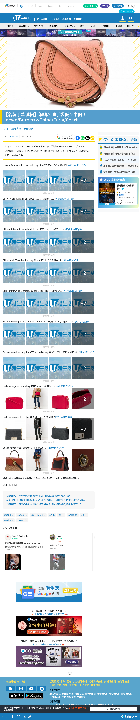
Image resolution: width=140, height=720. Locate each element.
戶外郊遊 (84, 685)
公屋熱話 (55, 19)
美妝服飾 (29, 128)
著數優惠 (9, 520)
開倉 (69, 681)
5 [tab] (74, 30)
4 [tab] (72, 30)
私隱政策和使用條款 (77, 707)
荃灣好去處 (123, 681)
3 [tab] (69, 30)
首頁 (5, 128)
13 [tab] (66, 36)
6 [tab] (77, 30)
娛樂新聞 (66, 19)
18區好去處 (132, 26)
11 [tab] (74, 33)
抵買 (84, 515)
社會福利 (95, 685)
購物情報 (16, 128)
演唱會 (10, 26)
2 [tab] (66, 30)
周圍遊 (118, 26)
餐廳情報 (73, 685)
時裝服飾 (73, 515)
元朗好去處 (110, 681)
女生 (62, 515)
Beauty (50, 6)
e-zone (71, 6)
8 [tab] (66, 33)
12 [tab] (77, 33)
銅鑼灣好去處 (96, 681)
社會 (65, 685)
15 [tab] (72, 36)
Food (40, 6)
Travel (30, 6)
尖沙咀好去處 (80, 681)
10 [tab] (72, 33)
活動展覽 (54, 681)
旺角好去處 (55, 685)
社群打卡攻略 (92, 6)
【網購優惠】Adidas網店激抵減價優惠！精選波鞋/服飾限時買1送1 (37, 495)
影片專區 (106, 26)
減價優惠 (23, 515)
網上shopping (38, 515)
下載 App (119, 6)
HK (21, 6)
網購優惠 (9, 515)
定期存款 (78, 19)
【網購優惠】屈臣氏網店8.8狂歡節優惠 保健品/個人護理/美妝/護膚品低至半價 (43, 504)
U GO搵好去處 (128, 11)
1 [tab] (63, 30)
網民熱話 (53, 693)
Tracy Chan (12, 136)
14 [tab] (69, 36)
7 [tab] (63, 33)
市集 (62, 681)
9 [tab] (69, 33)
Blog (60, 6)
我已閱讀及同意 (113, 708)
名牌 (52, 515)
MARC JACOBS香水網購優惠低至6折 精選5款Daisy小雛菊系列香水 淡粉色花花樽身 (45, 500)
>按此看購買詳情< (77, 165)
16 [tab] (74, 36)
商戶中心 (105, 6)
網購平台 (23, 520)
